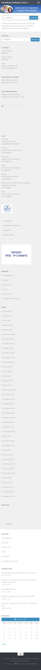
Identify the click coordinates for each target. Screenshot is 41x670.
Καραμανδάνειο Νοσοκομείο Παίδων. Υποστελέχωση (19, 573)
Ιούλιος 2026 (7, 311)
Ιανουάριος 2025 (8, 394)
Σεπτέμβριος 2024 (8, 413)
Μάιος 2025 (6, 376)
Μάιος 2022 (6, 450)
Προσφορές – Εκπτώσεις (11, 298)
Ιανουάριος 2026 (8, 339)
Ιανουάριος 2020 (8, 492)
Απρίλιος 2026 (7, 325)
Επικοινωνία (7, 285)
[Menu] (38, 2)
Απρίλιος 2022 (7, 455)
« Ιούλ (3, 644)
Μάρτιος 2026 (7, 330)
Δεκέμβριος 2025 (8, 344)
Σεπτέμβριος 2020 (8, 473)
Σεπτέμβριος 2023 (8, 431)
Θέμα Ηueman (33, 664)
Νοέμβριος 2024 (8, 404)
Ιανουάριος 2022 (8, 459)
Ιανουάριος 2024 (8, 422)
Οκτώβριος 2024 (8, 408)
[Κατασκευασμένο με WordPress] (16, 663)
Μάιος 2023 (6, 436)
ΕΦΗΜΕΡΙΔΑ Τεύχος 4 (9, 589)
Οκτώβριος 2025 (8, 353)
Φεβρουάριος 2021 (9, 464)
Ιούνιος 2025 (7, 371)
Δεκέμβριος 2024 (8, 399)
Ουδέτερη (6, 294)
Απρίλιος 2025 (7, 381)
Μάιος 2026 (6, 320)
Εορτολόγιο (9, 524)
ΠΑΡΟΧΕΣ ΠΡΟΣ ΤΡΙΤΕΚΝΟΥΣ (11, 226)
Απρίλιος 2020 (7, 487)
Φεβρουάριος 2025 (9, 390)
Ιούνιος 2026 (7, 316)
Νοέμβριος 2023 (8, 427)
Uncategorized (7, 275)
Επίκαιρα (6, 280)
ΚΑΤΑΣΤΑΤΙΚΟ (7, 230)
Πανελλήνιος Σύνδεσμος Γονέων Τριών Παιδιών (16, 2)
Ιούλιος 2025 (7, 367)
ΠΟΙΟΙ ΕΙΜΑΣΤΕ (7, 221)
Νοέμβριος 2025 (8, 348)
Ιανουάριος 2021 (8, 469)
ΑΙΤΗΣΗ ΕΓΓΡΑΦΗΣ (8, 235)
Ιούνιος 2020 (7, 482)
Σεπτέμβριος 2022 (8, 445)
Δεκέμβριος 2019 (8, 496)
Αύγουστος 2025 (8, 362)
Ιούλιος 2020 (7, 478)
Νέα (4, 289)
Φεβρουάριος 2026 (9, 334)
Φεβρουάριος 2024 (9, 418)
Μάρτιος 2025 (7, 385)
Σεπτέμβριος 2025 (8, 357)
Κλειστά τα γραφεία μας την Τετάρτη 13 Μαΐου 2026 (19, 596)
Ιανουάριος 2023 (8, 441)
